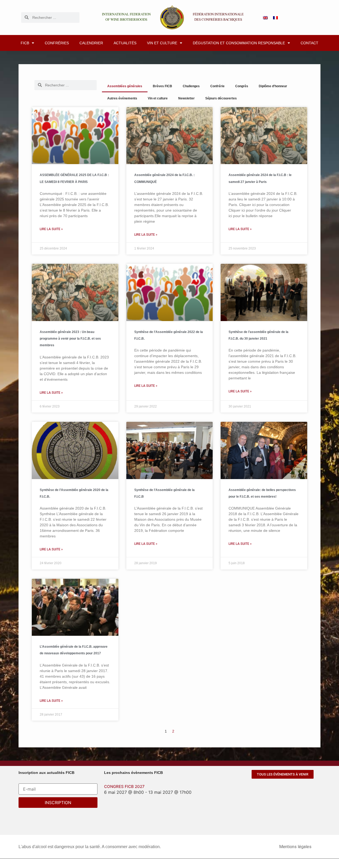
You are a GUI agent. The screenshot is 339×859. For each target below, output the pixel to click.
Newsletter (186, 98)
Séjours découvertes (221, 98)
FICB (25, 43)
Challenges (191, 86)
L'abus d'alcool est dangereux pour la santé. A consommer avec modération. (90, 846)
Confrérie (217, 86)
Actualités (125, 43)
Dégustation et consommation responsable (239, 43)
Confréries (57, 43)
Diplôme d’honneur (273, 86)
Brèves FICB (162, 86)
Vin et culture (162, 43)
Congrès (241, 86)
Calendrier (91, 43)
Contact (309, 43)
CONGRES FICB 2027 (124, 786)
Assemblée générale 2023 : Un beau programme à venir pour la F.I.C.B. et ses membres (70, 338)
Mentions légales (295, 846)
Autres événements (122, 98)
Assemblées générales (124, 86)
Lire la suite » (51, 229)
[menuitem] (265, 17)
